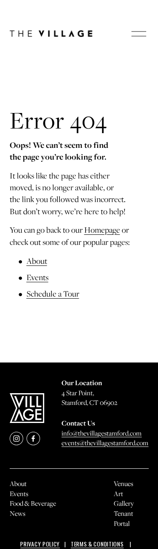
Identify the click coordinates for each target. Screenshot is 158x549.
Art (118, 493)
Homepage (102, 229)
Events (37, 277)
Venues (123, 483)
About (37, 260)
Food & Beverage (33, 503)
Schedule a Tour (53, 293)
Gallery (124, 503)
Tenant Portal (123, 518)
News (17, 513)
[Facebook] (33, 438)
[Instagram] (16, 438)
